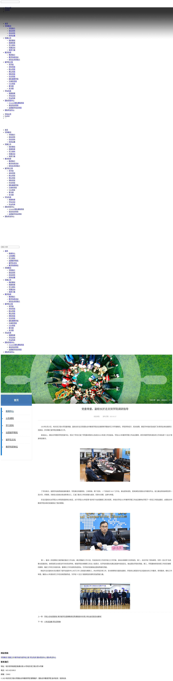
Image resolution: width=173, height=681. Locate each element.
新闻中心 (164, 400)
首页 (158, 400)
